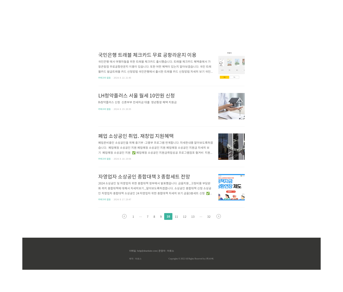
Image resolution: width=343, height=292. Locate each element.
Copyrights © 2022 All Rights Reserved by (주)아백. (191, 258)
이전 (124, 216)
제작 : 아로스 (135, 258)
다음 (219, 216)
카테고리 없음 (104, 78)
